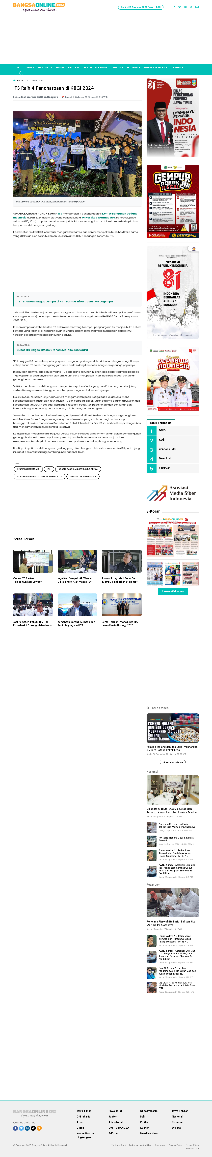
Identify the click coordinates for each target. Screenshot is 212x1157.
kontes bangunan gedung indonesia (78, 469)
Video (80, 1127)
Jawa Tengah (180, 1111)
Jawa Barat (115, 1111)
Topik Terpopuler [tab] (161, 422)
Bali (142, 1116)
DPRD (162, 430)
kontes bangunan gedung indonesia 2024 (39, 476)
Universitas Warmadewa (98, 217)
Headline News (149, 1133)
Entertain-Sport (154, 67)
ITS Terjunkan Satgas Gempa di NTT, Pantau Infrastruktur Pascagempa (65, 301)
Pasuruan (164, 467)
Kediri (162, 439)
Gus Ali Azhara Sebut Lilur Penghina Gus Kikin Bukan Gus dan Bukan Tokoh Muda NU (177, 971)
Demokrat (165, 458)
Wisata (176, 1127)
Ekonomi (132, 67)
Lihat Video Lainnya (173, 762)
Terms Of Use (192, 1145)
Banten (112, 1116)
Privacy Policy (175, 1145)
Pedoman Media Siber (140, 1145)
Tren (79, 1122)
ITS (60, 213)
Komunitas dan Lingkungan (86, 1135)
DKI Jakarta (83, 1116)
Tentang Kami (118, 1145)
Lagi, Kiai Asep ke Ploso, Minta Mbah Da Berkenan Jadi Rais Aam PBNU (177, 985)
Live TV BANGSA (118, 1127)
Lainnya (176, 67)
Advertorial (115, 1122)
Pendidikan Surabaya (28, 469)
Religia (116, 67)
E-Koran (153, 511)
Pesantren (153, 884)
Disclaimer (160, 1145)
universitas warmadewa (83, 476)
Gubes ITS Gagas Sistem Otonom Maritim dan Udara (52, 350)
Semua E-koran (173, 591)
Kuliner (144, 1127)
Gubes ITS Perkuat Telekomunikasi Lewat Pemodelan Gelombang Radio (31, 582)
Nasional (44, 67)
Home (20, 80)
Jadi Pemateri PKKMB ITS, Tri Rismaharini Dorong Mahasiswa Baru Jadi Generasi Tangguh (32, 625)
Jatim (28, 67)
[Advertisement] (106, 39)
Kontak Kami (192, 1148)
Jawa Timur (84, 1111)
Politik (60, 67)
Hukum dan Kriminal (96, 67)
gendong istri (167, 449)
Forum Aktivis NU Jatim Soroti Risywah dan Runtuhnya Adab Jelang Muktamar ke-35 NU (175, 853)
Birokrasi (74, 67)
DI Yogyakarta (149, 1111)
